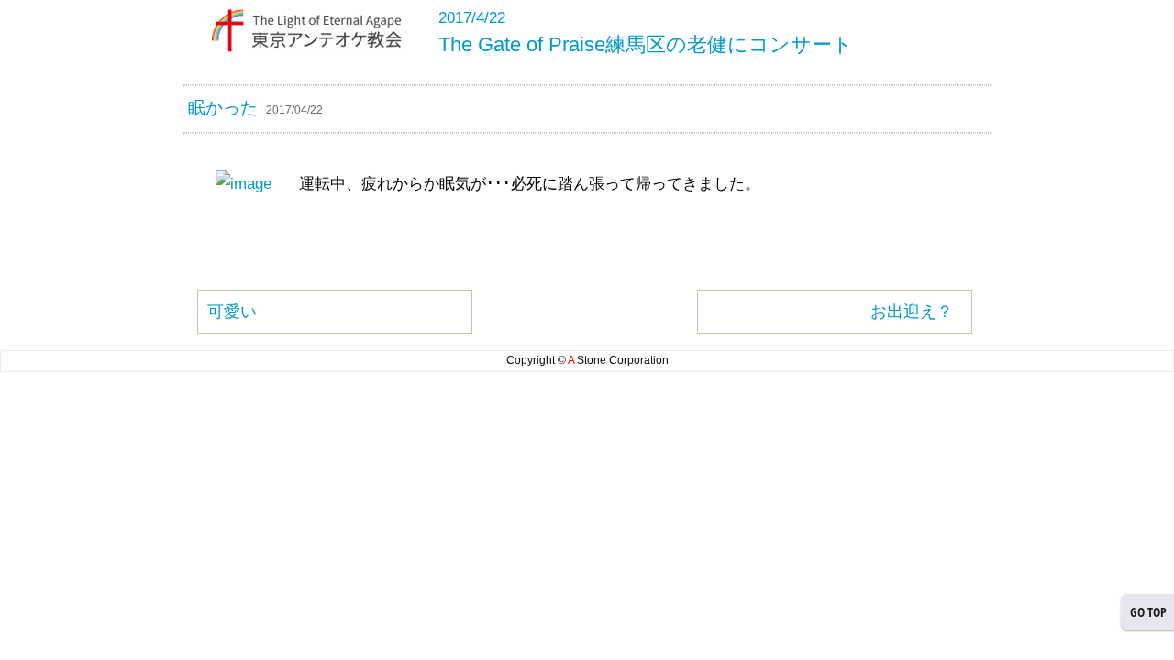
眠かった (223, 107)
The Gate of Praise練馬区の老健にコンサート (645, 44)
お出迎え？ (911, 311)
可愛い (232, 311)
